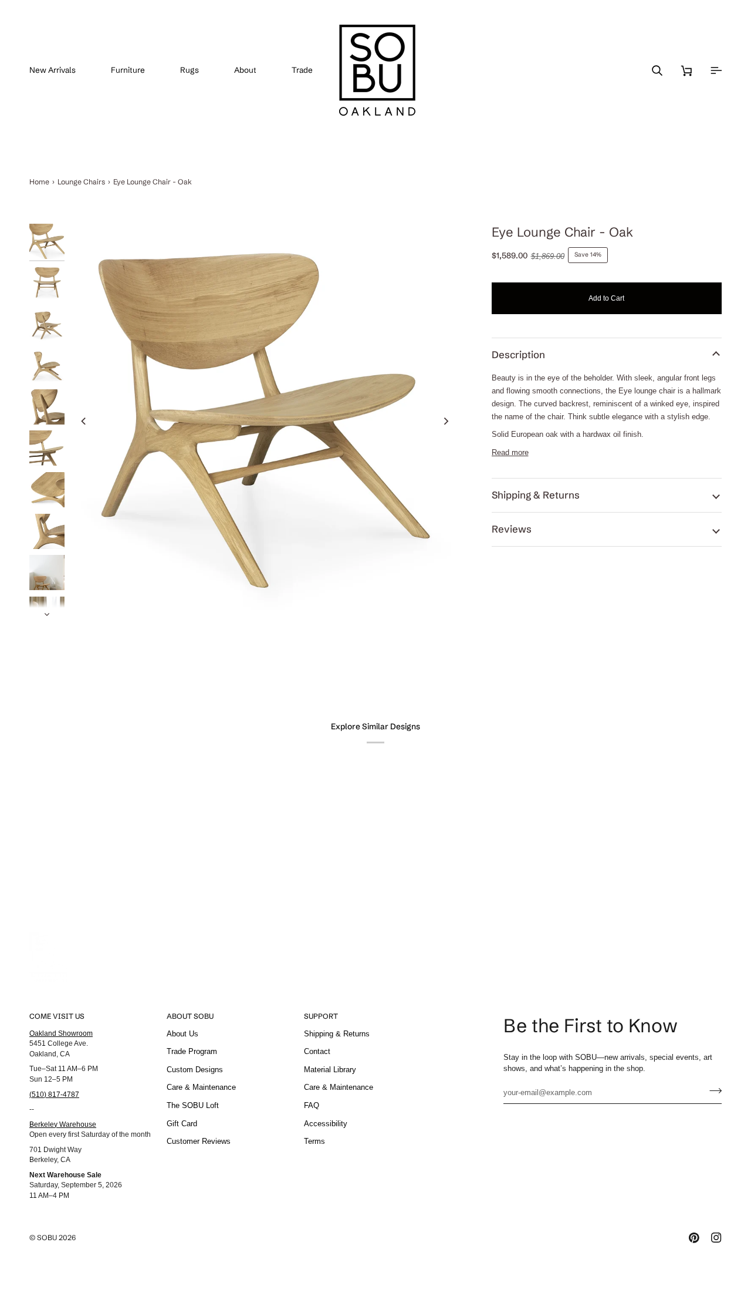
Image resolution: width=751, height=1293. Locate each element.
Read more (510, 452)
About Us (182, 1033)
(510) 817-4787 (54, 1094)
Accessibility (325, 1123)
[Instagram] (716, 1238)
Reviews (512, 529)
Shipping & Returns (536, 495)
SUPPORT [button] (321, 1016)
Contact (317, 1051)
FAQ (311, 1105)
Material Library (330, 1069)
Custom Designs (195, 1069)
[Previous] (83, 421)
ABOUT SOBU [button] (190, 1016)
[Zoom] (264, 421)
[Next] (445, 421)
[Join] (712, 1091)
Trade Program (192, 1051)
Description (518, 355)
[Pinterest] (694, 1238)
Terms (314, 1141)
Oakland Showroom (61, 1033)
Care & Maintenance (201, 1087)
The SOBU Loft (193, 1105)
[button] (136, 70)
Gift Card (182, 1123)
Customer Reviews (199, 1141)
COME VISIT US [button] (56, 1016)
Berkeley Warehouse (62, 1124)
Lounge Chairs (81, 181)
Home (39, 181)
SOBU (47, 1237)
